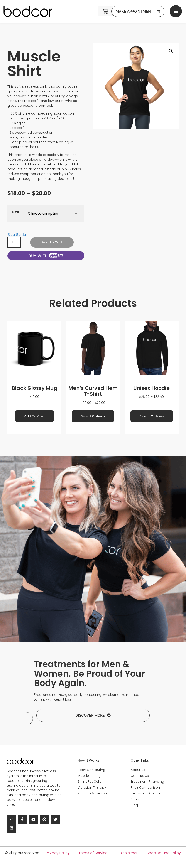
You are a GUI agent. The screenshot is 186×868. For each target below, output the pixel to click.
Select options (93, 416)
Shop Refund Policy (164, 853)
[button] (171, 51)
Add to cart (52, 242)
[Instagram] (11, 819)
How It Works (88, 760)
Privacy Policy (58, 853)
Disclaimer (128, 853)
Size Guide (16, 234)
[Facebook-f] (22, 819)
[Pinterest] (44, 819)
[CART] (105, 11)
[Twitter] (55, 819)
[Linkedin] (11, 828)
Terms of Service (93, 853)
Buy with (38, 255)
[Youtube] (33, 819)
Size (15, 212)
